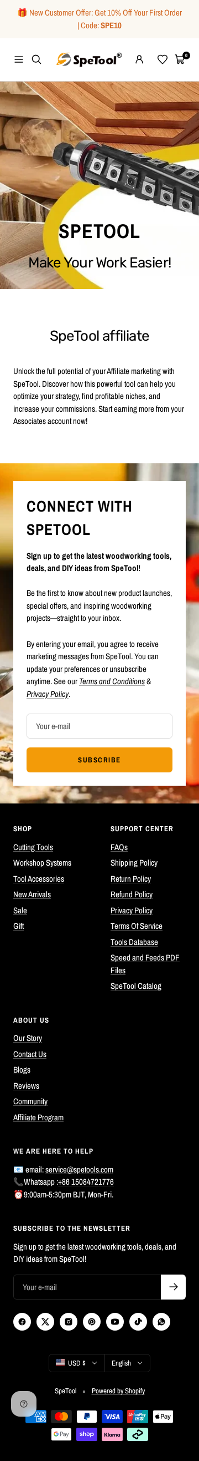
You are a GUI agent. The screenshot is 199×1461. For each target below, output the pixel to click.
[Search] (36, 59)
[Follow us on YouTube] (115, 1322)
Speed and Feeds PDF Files (145, 964)
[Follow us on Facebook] (22, 1322)
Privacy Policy (132, 910)
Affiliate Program (38, 1117)
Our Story (27, 1038)
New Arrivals (32, 894)
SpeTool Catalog (136, 986)
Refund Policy (132, 894)
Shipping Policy (134, 862)
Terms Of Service (137, 926)
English (121, 1363)
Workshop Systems (42, 862)
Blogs (21, 1069)
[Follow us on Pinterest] (92, 1322)
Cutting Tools (33, 847)
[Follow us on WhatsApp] (161, 1322)
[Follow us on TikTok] (138, 1322)
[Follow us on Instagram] (68, 1322)
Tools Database (134, 942)
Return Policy (131, 878)
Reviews (26, 1085)
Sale (20, 910)
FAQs (119, 847)
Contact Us (29, 1054)
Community (30, 1101)
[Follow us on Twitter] (45, 1322)
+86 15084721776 (86, 1181)
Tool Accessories (38, 878)
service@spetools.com (79, 1169)
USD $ (77, 1363)
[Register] (173, 1287)
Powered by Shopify (118, 1391)
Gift (18, 926)
